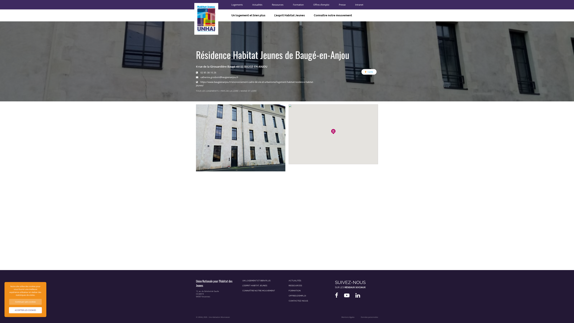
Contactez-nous (298, 301)
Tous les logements (207, 91)
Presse (342, 4)
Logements (237, 4)
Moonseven (225, 317)
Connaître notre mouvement (333, 15)
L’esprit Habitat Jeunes (289, 15)
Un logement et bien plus (248, 15)
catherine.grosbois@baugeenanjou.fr (219, 77)
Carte (370, 71)
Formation (298, 4)
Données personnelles (369, 317)
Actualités (257, 4)
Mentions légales (347, 317)
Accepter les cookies (25, 310)
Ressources (277, 4)
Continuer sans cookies (25, 301)
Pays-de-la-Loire (230, 91)
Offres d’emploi (321, 4)
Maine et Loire (249, 91)
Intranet (359, 4)
